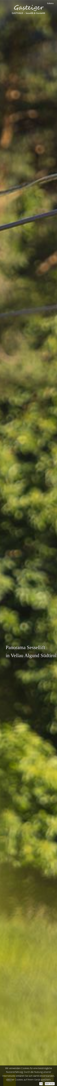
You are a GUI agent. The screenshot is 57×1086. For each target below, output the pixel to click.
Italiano (50, 3)
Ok (41, 1084)
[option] (28, 543)
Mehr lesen (50, 1084)
